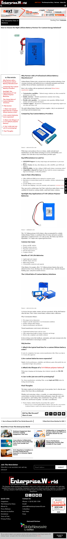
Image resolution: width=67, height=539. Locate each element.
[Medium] (65, 185)
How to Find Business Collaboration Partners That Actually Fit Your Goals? (55, 442)
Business (5, 23)
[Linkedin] (65, 179)
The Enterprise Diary (48, 2)
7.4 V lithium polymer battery (52, 367)
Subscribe (63, 2)
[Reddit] (65, 192)
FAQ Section (8, 106)
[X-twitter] (65, 182)
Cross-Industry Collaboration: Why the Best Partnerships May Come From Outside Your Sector (23, 442)
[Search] (1, 6)
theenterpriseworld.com (58, 505)
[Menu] (65, 6)
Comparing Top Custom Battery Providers (10, 87)
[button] (46, 413)
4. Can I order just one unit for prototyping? (10, 127)
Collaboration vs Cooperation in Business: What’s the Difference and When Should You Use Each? (56, 433)
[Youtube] (65, 189)
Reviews (56, 2)
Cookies (39, 536)
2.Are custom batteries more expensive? (10, 116)
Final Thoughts (8, 131)
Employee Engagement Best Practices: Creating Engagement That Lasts (22, 432)
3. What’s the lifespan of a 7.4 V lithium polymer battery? (11, 121)
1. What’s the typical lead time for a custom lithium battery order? (10, 110)
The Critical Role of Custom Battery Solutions (9, 101)
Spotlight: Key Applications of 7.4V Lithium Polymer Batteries (9, 93)
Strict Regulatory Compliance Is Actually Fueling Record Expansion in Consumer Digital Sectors (23, 452)
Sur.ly (61, 509)
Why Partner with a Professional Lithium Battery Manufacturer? (10, 81)
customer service (60, 185)
